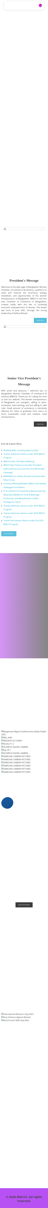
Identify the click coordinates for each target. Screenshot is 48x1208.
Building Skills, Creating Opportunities (20, 450)
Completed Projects (24, 690)
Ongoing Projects (24, 673)
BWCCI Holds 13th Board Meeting (18, 461)
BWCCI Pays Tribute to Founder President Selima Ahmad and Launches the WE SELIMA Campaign (23, 469)
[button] (24, 774)
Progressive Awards (24, 707)
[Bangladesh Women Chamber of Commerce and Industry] (11, 5)
